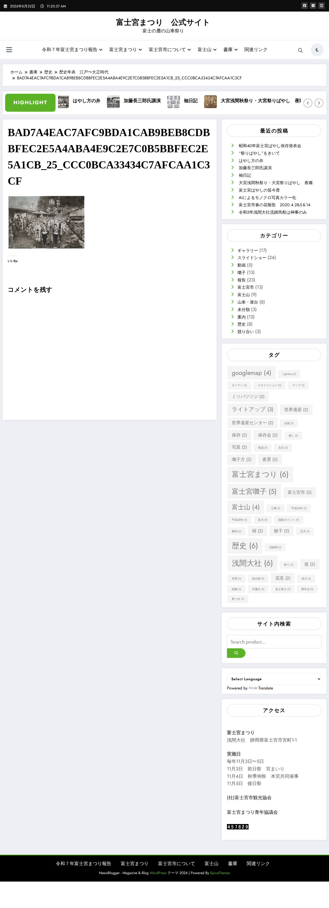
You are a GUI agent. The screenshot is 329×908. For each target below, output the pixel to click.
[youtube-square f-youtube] (321, 6)
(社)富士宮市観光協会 (249, 797)
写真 (239, 447)
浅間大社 (252, 563)
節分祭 (258, 579)
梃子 (281, 531)
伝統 (289, 423)
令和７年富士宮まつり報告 (69, 49)
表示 (306, 579)
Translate (265, 688)
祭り (288, 565)
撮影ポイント (288, 520)
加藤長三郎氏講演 (132, 100)
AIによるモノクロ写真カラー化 (267, 198)
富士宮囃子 (254, 491)
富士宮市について (167, 49)
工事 (275, 508)
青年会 (307, 589)
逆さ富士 (282, 589)
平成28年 (239, 520)
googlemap (251, 372)
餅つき (238, 599)
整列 (236, 531)
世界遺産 (296, 409)
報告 (241, 280)
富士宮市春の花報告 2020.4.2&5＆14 (274, 205)
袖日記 (181, 100)
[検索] (300, 50)
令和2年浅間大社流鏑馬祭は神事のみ (273, 212)
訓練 (236, 589)
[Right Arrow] (319, 103)
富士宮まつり (123, 49)
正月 (304, 531)
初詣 (262, 448)
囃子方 (241, 459)
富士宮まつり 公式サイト (163, 22)
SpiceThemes (220, 872)
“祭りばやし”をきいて (259, 153)
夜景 (270, 459)
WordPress (158, 872)
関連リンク (256, 49)
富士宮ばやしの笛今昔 (259, 190)
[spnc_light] (317, 49)
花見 (282, 578)
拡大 (262, 520)
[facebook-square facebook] (304, 6)
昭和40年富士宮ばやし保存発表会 (270, 146)
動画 (241, 265)
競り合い (245, 332)
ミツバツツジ (248, 396)
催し (293, 436)
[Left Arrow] (308, 103)
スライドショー (251, 258)
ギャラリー (247, 250)
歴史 (241, 324)
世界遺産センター (252, 423)
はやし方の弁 (77, 100)
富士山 (205, 49)
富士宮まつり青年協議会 (252, 812)
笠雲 (236, 579)
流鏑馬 (275, 547)
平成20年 (298, 508)
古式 (283, 448)
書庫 (228, 49)
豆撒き (258, 589)
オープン (239, 385)
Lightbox (289, 374)
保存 (239, 435)
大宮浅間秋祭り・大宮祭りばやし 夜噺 (253, 100)
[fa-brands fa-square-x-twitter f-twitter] (313, 6)
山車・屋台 (247, 302)
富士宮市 (245, 287)
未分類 (243, 310)
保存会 (268, 435)
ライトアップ (252, 409)
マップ (298, 385)
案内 (241, 317)
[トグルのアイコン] (9, 50)
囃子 (241, 273)
